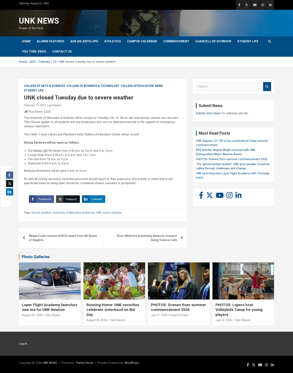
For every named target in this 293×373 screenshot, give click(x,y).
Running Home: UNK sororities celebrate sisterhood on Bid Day (113, 310)
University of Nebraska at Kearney (74, 212)
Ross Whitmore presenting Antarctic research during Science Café (147, 238)
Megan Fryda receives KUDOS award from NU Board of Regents (63, 238)
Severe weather (41, 212)
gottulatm (55, 105)
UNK (98, 212)
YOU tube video (34, 51)
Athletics (112, 41)
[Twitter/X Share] (9, 183)
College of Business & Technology (93, 85)
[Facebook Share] (9, 175)
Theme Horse (84, 363)
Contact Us (62, 51)
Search (267, 86)
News (159, 85)
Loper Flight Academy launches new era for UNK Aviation (49, 307)
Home (26, 41)
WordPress (132, 363)
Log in (23, 343)
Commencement (176, 41)
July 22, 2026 (223, 320)
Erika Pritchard (179, 315)
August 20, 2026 (32, 315)
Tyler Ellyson (53, 315)
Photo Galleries (36, 256)
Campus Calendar (142, 41)
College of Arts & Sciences (44, 85)
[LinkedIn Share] (9, 191)
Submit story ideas (208, 113)
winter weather (112, 212)
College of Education (137, 85)
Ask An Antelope (84, 41)
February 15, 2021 (35, 105)
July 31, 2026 (159, 315)
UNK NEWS (39, 21)
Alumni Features (50, 41)
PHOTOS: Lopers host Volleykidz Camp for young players (239, 310)
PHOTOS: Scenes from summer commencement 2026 (231, 159)
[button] (8, 199)
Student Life (247, 41)
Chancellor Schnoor (213, 41)
